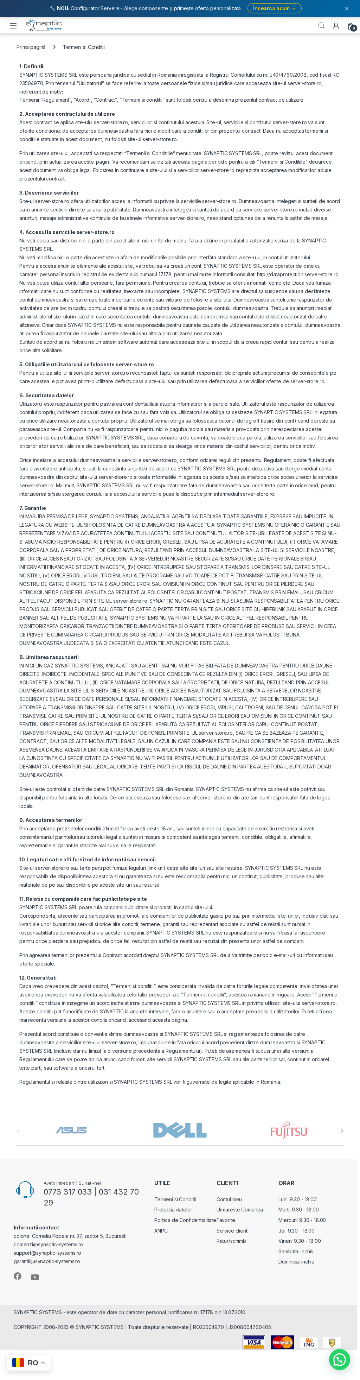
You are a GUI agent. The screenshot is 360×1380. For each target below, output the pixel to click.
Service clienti (233, 1231)
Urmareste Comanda (240, 1210)
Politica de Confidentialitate (185, 1220)
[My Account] (336, 25)
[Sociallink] (17, 1276)
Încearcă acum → (274, 8)
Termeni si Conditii (175, 1199)
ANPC (160, 1231)
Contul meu (229, 1199)
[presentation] (341, 1130)
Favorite (226, 1220)
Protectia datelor (173, 1210)
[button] (339, 1359)
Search (321, 26)
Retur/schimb (231, 1241)
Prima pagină (31, 47)
